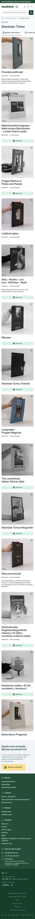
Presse (4, 827)
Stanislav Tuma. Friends (16, 383)
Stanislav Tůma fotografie (17, 527)
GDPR (17, 900)
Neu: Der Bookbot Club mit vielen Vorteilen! (16, 1)
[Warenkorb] (28, 6)
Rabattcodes (7, 815)
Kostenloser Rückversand (17, 910)
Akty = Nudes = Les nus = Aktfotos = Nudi (14, 281)
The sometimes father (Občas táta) (13, 480)
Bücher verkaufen (8, 797)
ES (17, 915)
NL (23, 915)
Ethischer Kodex (17, 903)
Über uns (5, 824)
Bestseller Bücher (8, 782)
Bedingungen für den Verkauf (17, 896)
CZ (3, 915)
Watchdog (6, 784)
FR (26, 915)
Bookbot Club (7, 843)
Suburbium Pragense (14, 734)
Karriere (5, 833)
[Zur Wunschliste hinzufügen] (31, 39)
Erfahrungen (6, 830)
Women (6, 337)
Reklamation (6, 812)
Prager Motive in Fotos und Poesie (12, 182)
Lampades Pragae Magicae (11, 431)
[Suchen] (31, 12)
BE (29, 915)
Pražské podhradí (12, 72)
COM (12, 915)
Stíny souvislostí (11, 573)
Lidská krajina (10, 233)
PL (32, 915)
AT (9, 915)
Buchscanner (7, 802)
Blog (3, 835)
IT (20, 915)
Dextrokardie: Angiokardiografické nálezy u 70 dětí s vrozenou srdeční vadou (16, 631)
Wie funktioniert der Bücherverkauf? (16, 799)
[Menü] (31, 6)
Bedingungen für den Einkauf (17, 893)
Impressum (17, 906)
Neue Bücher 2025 (9, 787)
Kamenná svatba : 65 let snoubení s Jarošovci (16, 687)
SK (6, 915)
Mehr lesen (5, 586)
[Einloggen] (24, 6)
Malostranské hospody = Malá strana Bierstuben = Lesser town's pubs (16, 128)
